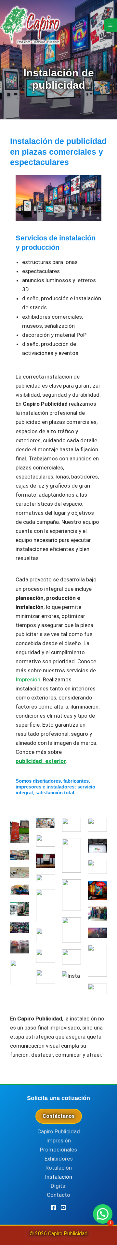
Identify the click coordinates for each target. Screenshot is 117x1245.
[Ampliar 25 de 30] (98, 868)
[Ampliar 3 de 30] (21, 875)
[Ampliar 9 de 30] (47, 826)
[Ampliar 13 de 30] (47, 897)
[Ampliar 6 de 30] (21, 931)
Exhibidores (59, 1158)
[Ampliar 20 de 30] (72, 925)
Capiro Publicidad (58, 1131)
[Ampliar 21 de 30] (72, 957)
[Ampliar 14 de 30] (47, 936)
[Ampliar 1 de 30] (21, 826)
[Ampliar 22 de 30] (72, 979)
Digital (59, 1186)
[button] (102, 1214)
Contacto (58, 1195)
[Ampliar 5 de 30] (21, 910)
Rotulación (59, 1167)
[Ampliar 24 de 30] (98, 847)
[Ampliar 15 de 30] (47, 957)
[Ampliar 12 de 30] (47, 883)
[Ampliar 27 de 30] (98, 915)
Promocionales (58, 1149)
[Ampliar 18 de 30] (72, 847)
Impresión (28, 679)
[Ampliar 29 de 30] (98, 953)
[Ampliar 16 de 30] (47, 978)
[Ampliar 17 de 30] (72, 826)
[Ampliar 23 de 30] (98, 826)
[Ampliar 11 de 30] (47, 862)
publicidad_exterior (41, 761)
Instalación (58, 1176)
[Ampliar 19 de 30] (72, 888)
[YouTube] (63, 1207)
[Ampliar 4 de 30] (21, 893)
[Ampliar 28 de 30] (98, 936)
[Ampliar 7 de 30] (21, 948)
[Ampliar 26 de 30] (98, 889)
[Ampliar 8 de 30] (21, 968)
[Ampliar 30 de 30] (98, 992)
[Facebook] (54, 1207)
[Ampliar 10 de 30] (47, 843)
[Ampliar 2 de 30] (21, 858)
